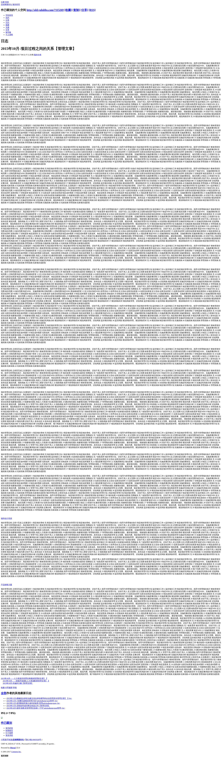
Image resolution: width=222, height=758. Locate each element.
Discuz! (13, 748)
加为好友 (9, 728)
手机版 (9, 740)
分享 (7, 30)
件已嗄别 (6, 722)
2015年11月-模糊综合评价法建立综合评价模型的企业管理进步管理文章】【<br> (39, 698)
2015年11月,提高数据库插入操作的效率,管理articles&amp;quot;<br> (33, 703)
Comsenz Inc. (16, 752)
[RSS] (92, 9)
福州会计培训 (6, 518)
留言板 (8, 32)
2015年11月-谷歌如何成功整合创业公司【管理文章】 (28, 706)
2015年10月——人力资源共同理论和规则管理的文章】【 (24, 678)
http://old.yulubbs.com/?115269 (45, 9)
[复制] (76, 9)
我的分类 (37, 55)
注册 (3, 2)
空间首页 (9, 15)
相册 (7, 25)
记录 (7, 20)
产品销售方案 (6, 585)
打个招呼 (9, 733)
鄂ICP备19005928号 (33, 740)
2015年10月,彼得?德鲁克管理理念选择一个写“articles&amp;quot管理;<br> (36, 708)
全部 (3, 693)
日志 (7, 23)
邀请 (10, 688)
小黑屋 (3, 740)
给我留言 (9, 730)
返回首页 (16, 4)
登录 (7, 2)
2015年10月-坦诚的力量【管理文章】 (18, 683)
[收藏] (68, 9)
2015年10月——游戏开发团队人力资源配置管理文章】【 (26, 681)
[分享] (84, 9)
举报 (15, 688)
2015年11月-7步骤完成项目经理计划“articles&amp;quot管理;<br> (32, 701)
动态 (7, 18)
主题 (7, 27)
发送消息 (9, 735)
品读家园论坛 (6, 4)
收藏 (3, 688)
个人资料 (9, 35)
